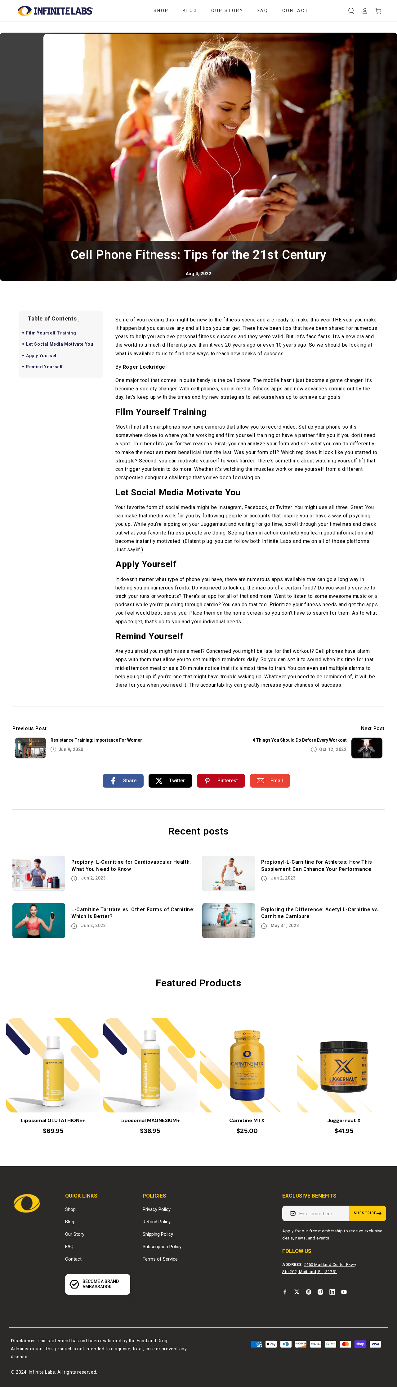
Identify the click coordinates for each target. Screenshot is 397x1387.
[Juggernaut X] (344, 1065)
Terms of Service (160, 1259)
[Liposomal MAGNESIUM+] (150, 1065)
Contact (73, 1259)
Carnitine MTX (247, 1120)
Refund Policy (157, 1222)
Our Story (74, 1234)
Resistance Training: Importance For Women (97, 740)
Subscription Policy (162, 1246)
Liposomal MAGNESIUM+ (150, 1120)
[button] (351, 11)
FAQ (69, 1246)
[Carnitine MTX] (247, 1065)
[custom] (285, 1292)
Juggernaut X (344, 1120)
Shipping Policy (158, 1234)
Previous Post (29, 728)
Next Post (373, 728)
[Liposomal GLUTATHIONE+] (53, 1065)
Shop (70, 1209)
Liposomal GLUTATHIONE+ (53, 1120)
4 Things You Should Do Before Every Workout (299, 740)
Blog (69, 1222)
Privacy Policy (157, 1209)
